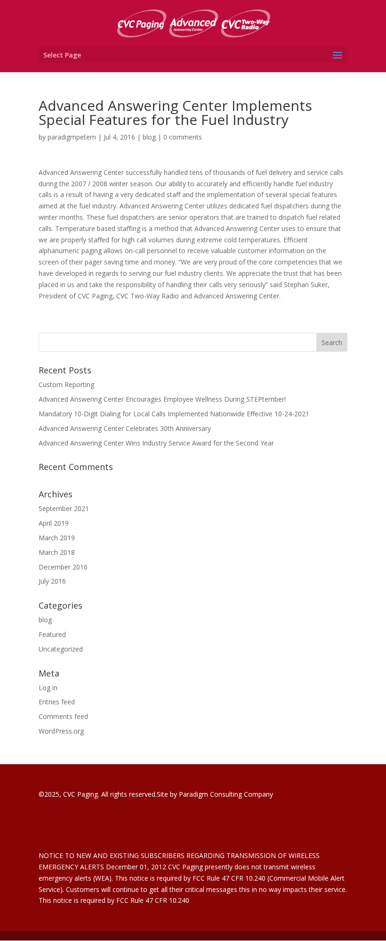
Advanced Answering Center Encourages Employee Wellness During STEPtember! (162, 399)
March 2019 (57, 537)
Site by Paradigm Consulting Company (215, 794)
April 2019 (54, 523)
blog (149, 136)
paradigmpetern (72, 136)
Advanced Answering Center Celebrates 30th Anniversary (125, 428)
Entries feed (57, 701)
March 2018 (57, 552)
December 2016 (63, 566)
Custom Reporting (66, 384)
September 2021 (64, 508)
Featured (52, 634)
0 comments (182, 136)
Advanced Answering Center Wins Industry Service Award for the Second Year (156, 442)
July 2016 (52, 581)
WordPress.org (61, 730)
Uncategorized (61, 648)
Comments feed (63, 716)
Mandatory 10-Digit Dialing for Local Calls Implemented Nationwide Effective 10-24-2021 (174, 413)
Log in (48, 687)
